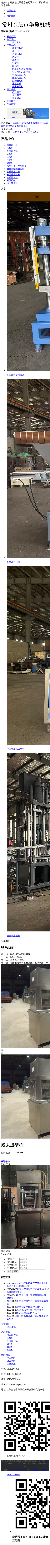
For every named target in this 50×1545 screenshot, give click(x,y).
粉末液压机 (17, 86)
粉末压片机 (17, 48)
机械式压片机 (19, 75)
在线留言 (11, 10)
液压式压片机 (19, 78)
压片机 (15, 51)
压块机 (15, 60)
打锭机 (15, 63)
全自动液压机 (37, 123)
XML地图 (43, 1470)
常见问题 (16, 98)
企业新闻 (16, 95)
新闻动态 (11, 89)
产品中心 (11, 45)
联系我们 (11, 101)
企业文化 (16, 42)
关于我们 (11, 39)
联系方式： (13, 1259)
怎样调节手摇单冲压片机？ (30, 1307)
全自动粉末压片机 (21, 72)
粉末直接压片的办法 (27, 1313)
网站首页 (11, 36)
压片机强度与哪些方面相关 (30, 1310)
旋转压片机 (17, 80)
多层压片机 (17, 54)
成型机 (15, 57)
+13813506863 (13, 1474)
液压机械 (16, 83)
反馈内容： (13, 1268)
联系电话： (13, 1262)
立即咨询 (5, 1160)
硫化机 (15, 66)
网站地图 (11, 16)
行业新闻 (16, 92)
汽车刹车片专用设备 (22, 69)
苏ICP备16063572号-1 (18, 1470)
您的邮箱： (13, 1265)
